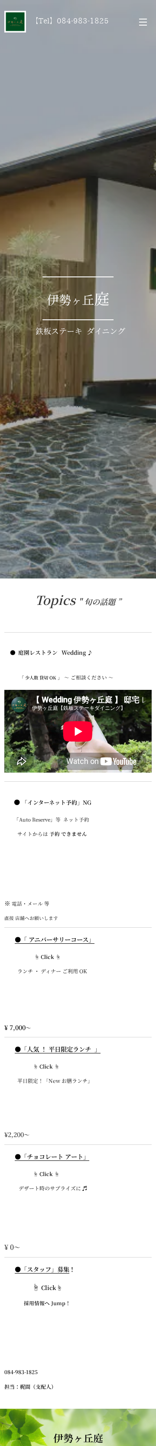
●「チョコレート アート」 (52, 1156)
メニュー (143, 21)
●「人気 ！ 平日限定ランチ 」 (58, 1048)
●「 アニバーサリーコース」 (54, 939)
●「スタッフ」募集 (42, 1269)
